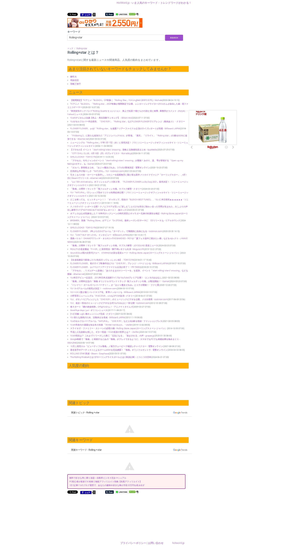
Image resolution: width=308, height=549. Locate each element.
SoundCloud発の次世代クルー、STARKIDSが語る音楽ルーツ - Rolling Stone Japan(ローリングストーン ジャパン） (125, 253)
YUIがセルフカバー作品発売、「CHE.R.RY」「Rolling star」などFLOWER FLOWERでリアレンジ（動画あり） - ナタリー (127, 121)
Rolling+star (82, 48)
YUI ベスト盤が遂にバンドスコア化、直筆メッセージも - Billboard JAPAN (105, 292)
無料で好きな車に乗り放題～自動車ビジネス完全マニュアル (97, 478)
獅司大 (73, 77)
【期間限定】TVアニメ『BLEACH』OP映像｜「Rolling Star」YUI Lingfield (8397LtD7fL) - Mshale (116, 100)
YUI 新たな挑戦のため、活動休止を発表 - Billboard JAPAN (97, 317)
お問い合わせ (156, 543)
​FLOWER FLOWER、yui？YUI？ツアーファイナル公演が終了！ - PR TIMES (105, 267)
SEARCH (174, 38)
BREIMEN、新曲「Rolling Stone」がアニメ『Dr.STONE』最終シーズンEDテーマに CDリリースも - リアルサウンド (125, 220)
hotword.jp (178, 543)
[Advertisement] (94, 517)
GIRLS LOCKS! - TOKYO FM (83, 157)
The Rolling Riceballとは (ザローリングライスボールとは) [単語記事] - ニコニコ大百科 (110, 357)
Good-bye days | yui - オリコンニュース (88, 310)
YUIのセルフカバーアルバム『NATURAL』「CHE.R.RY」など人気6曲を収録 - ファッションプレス (116, 321)
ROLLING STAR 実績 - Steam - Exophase (89, 353)
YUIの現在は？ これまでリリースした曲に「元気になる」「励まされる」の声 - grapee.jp (112, 335)
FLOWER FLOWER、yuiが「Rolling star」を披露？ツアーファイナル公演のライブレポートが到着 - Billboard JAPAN (125, 128)
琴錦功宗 (74, 80)
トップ (70, 48)
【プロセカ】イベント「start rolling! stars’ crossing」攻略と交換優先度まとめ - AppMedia (113, 149)
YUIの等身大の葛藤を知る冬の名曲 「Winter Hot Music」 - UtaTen (101, 325)
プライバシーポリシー (133, 543)
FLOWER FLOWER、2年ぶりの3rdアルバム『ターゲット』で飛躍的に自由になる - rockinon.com (116, 231)
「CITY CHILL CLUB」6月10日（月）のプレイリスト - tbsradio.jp (101, 153)
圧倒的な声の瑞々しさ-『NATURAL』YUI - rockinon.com (97, 171)
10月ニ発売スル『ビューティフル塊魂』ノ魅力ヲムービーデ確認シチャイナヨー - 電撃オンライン (116, 346)
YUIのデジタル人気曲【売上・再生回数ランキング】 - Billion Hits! (101, 118)
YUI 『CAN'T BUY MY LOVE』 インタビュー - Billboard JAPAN (99, 235)
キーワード (73, 31)
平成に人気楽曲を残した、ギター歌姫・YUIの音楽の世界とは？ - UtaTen (104, 332)
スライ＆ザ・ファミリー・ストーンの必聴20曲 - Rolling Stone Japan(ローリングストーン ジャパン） (118, 328)
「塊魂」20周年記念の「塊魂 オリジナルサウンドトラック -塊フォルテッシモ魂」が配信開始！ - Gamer (119, 281)
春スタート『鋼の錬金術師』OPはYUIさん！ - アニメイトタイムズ (101, 307)
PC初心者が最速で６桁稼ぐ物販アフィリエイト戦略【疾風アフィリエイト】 (105, 481)
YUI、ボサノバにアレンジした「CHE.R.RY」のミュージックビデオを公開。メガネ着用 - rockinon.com (118, 299)
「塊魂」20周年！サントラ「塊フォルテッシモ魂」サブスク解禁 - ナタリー (106, 189)
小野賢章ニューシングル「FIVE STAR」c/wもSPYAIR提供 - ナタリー (102, 296)
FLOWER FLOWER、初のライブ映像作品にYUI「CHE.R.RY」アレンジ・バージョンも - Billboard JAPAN (119, 263)
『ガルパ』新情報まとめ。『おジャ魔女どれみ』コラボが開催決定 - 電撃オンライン (110, 167)
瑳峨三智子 (75, 84)
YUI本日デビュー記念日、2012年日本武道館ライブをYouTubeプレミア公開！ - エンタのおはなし (116, 277)
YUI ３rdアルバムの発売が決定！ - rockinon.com (93, 288)
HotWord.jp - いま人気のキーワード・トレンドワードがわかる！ (154, 2)
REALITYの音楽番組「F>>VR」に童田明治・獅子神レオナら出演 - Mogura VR (107, 249)
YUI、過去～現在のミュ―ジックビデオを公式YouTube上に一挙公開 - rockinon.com (110, 303)
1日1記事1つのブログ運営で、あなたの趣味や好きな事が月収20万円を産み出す (107, 485)
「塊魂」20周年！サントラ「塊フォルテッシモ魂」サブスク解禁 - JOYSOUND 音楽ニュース (114, 245)
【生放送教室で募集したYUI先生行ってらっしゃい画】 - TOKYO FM (102, 260)
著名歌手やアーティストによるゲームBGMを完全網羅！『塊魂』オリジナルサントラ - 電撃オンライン (118, 350)
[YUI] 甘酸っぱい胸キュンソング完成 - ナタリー (92, 314)
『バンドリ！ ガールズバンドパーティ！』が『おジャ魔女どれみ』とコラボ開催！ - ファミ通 (114, 285)
